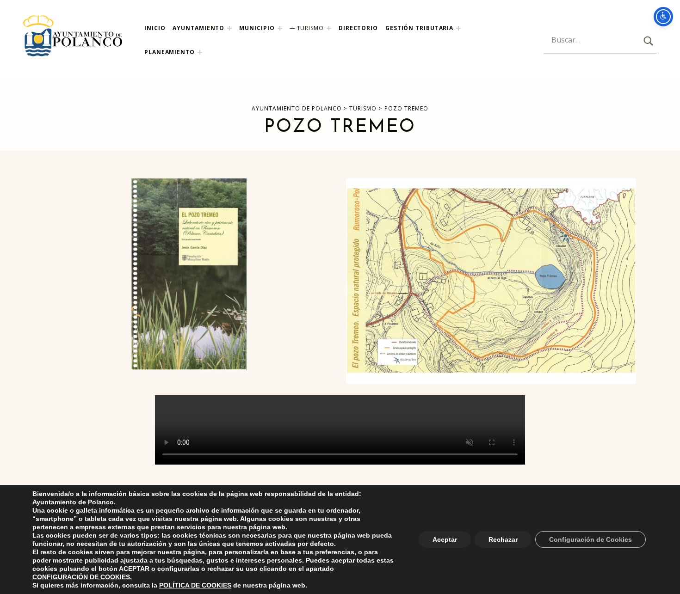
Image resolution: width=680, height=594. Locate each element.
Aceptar (445, 539)
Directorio (358, 28)
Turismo (310, 28)
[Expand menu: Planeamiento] (200, 52)
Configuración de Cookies (590, 539)
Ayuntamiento (198, 28)
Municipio (256, 28)
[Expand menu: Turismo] (329, 28)
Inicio (154, 28)
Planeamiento (169, 52)
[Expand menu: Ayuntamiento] (229, 28)
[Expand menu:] (458, 28)
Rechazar (503, 539)
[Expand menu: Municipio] (280, 28)
